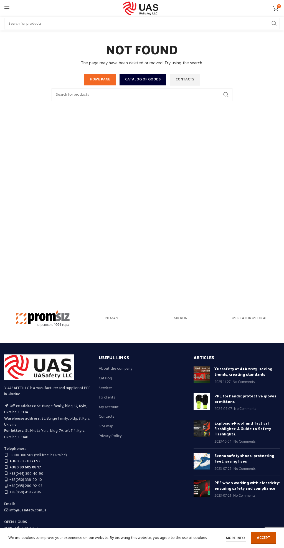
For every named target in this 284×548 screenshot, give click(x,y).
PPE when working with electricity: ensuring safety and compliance (247, 485)
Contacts (106, 417)
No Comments (244, 382)
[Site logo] (142, 8)
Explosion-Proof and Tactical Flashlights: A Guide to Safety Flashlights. (242, 428)
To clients (107, 397)
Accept (263, 538)
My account (109, 407)
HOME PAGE (100, 79)
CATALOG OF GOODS (143, 79)
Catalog (105, 378)
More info (236, 538)
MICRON (180, 318)
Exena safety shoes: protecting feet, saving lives (244, 458)
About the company (116, 369)
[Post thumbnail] (202, 375)
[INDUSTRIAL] (42, 318)
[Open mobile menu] (6, 8)
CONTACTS (185, 79)
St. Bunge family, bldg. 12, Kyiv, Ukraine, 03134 (45, 409)
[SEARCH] (274, 23)
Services (105, 388)
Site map (106, 426)
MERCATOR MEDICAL (249, 318)
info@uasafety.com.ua (28, 510)
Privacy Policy (110, 436)
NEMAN (111, 318)
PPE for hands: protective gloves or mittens (245, 398)
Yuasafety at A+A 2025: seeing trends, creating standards (243, 371)
